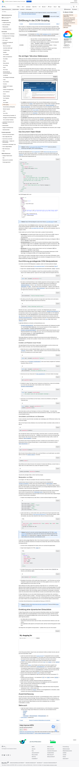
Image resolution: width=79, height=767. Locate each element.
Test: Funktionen (6, 91)
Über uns (33, 748)
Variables (5, 52)
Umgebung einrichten (7, 22)
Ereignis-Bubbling (6, 96)
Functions (5, 83)
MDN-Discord (50, 754)
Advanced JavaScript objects (8, 134)
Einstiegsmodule (5, 20)
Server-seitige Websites (7, 146)
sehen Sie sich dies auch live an (50, 151)
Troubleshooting (6, 50)
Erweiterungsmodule (6, 132)
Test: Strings (5, 65)
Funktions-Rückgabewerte (8, 89)
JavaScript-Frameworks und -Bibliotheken (8, 122)
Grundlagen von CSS (47, 34)
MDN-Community (50, 748)
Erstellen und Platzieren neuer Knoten (30, 343)
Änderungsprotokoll (6, 162)
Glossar (64, 756)
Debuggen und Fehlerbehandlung (9, 117)
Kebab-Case (24, 535)
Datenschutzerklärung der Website (16, 762)
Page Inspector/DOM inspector (39, 514)
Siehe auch (66, 27)
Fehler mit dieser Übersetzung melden (42, 733)
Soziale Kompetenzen (7, 29)
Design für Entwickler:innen (8, 127)
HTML (37, 34)
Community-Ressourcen (52, 750)
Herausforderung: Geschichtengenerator (7, 72)
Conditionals (5, 75)
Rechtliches (39, 762)
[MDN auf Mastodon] (8, 755)
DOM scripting (6, 104)
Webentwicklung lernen (7, 15)
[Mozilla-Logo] (5, 762)
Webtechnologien (66, 748)
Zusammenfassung (67, 25)
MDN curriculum (5, 17)
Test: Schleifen (6, 81)
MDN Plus (34, 756)
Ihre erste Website (6, 24)
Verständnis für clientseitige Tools (9, 144)
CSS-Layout (5, 40)
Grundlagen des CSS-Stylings (8, 35)
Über (3, 157)
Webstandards (5, 26)
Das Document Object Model (69, 18)
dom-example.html (35, 151)
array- (47, 319)
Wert (38, 672)
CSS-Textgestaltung (7, 38)
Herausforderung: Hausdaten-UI (9, 115)
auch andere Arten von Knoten (37, 228)
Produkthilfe (34, 758)
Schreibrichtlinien (50, 752)
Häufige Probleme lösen (7, 155)
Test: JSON (5, 113)
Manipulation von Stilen (26, 477)
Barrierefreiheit (5, 125)
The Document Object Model (35, 146)
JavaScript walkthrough (7, 48)
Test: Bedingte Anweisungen (8, 77)
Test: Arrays (5, 69)
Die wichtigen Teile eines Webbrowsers (68, 15)
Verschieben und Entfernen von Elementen (31, 416)
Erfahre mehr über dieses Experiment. (28, 13)
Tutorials (64, 754)
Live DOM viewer (49, 221)
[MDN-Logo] (4, 746)
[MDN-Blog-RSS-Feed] (10, 755)
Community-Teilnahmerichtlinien (49, 762)
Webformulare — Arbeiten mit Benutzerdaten (8, 141)
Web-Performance (6, 148)
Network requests (6, 109)
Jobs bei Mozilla (35, 752)
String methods (6, 63)
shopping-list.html (39, 655)
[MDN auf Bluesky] (4, 755)
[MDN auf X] (6, 755)
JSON (4, 111)
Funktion (29, 665)
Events (4, 93)
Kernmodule (4, 31)
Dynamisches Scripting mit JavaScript (8, 43)
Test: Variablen (6, 54)
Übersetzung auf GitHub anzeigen (26, 733)
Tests (4, 150)
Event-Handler (36, 109)
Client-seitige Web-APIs (7, 136)
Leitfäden (64, 752)
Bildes (55, 266)
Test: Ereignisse (6, 98)
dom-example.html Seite (39, 266)
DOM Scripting (24, 717)
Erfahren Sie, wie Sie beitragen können (27, 731)
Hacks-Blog (65, 758)
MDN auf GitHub (50, 756)
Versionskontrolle (6, 129)
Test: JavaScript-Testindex (8, 119)
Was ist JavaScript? (7, 45)
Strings (4, 61)
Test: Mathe (5, 58)
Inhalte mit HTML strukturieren (8, 33)
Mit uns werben (35, 754)
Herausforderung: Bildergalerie (9, 106)
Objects (4, 100)
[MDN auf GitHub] (2, 755)
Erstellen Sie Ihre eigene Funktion (8, 87)
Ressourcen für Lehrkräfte (8, 160)
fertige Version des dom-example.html (39, 604)
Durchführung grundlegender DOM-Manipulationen (69, 20)
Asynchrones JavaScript (7, 138)
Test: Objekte (5, 102)
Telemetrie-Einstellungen (30, 762)
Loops (4, 79)
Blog (59, 6)
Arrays (4, 67)
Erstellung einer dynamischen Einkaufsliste (69, 23)
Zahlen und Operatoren (7, 56)
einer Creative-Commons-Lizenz (50, 765)
